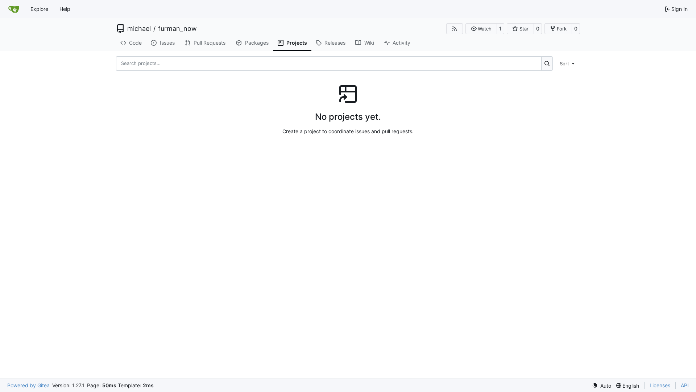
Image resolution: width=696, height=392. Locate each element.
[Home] (14, 9)
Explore (39, 9)
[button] (481, 28)
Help (64, 9)
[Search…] (547, 63)
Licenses (660, 385)
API (685, 385)
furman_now (177, 28)
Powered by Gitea (28, 385)
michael (139, 28)
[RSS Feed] (454, 28)
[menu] (567, 63)
